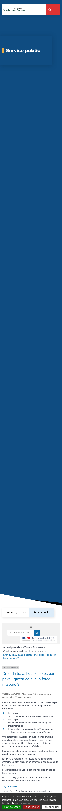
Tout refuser (31, 806)
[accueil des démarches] (31, 626)
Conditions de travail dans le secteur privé (23, 651)
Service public (42, 612)
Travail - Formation (33, 647)
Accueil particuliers (12, 647)
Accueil (10, 612)
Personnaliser (51, 806)
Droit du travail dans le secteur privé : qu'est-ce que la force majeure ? (29, 656)
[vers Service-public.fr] (38, 639)
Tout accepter (12, 806)
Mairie (23, 612)
